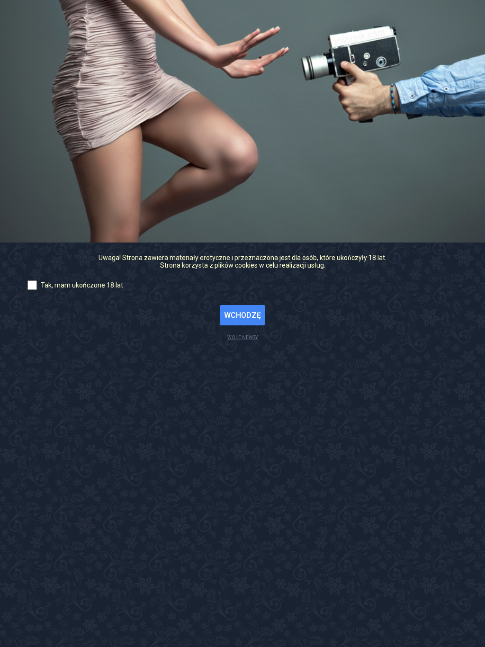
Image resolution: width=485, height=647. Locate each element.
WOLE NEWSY (242, 337)
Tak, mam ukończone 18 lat (82, 285)
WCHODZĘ (242, 315)
